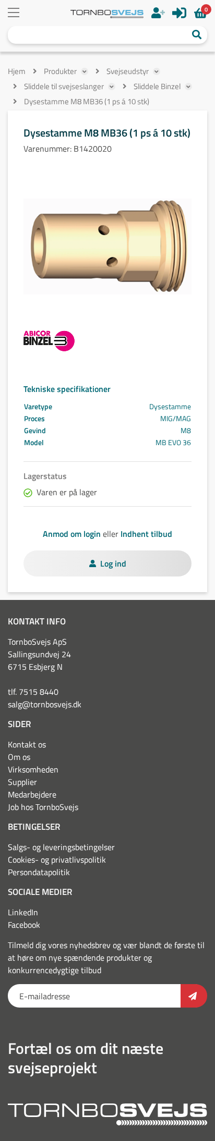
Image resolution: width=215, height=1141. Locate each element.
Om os (19, 757)
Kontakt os (27, 744)
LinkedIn (23, 912)
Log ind (113, 563)
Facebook (24, 924)
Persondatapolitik (39, 872)
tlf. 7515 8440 (33, 691)
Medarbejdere (32, 794)
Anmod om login (72, 533)
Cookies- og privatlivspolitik (57, 859)
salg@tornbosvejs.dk (44, 704)
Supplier (22, 782)
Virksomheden (33, 769)
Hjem (17, 71)
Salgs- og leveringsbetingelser (61, 847)
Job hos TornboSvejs (43, 807)
